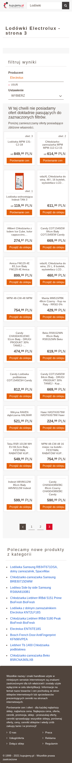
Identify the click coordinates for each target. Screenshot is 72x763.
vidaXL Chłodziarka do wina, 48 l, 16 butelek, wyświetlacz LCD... (53, 179)
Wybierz (18, 95)
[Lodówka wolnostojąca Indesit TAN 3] (19, 181)
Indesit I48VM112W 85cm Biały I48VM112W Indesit (19, 485)
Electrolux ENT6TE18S (25, 628)
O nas (12, 732)
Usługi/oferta (16, 738)
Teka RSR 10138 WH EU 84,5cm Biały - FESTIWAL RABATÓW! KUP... (19, 448)
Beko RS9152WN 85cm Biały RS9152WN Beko (52, 336)
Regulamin (51, 743)
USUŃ (14, 84)
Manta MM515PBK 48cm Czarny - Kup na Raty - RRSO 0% (53, 301)
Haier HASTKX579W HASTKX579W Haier (53, 414)
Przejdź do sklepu (53, 212)
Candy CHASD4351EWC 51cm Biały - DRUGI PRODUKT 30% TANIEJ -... (19, 339)
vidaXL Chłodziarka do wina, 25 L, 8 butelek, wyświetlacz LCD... (53, 266)
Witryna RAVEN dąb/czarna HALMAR (19, 414)
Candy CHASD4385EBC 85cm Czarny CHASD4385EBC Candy (53, 488)
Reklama (50, 738)
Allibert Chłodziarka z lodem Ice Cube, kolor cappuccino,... (19, 231)
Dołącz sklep (16, 743)
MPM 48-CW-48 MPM (19, 298)
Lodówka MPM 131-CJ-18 (19, 143)
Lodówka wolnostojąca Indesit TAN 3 (19, 198)
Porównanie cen (19, 160)
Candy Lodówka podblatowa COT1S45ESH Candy (19, 377)
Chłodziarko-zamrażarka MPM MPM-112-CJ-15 (52, 144)
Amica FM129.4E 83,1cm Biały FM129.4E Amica (19, 266)
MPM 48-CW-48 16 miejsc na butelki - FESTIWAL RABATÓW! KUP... (52, 448)
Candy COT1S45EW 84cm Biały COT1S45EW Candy (53, 231)
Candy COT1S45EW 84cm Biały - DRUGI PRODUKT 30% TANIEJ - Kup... (53, 379)
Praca (48, 732)
